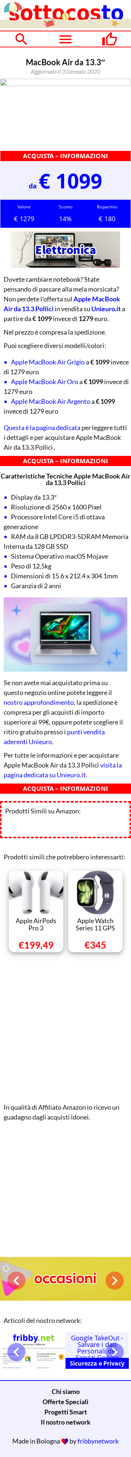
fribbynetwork (98, 1441)
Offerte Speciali (65, 1402)
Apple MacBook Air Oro (44, 382)
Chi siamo (66, 1391)
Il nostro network (66, 1422)
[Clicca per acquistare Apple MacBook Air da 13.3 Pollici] (65, 114)
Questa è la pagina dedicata (42, 427)
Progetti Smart (65, 1412)
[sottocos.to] (65, 26)
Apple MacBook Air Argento (50, 401)
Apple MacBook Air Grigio (48, 362)
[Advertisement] (65, 1025)
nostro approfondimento (39, 702)
